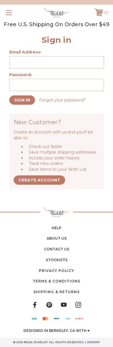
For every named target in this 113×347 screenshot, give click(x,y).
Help (56, 228)
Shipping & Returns (56, 292)
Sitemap (93, 342)
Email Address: (25, 52)
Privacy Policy (56, 270)
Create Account (39, 180)
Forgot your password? (62, 100)
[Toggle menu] (16, 13)
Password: (20, 75)
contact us (56, 249)
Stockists (57, 260)
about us (57, 238)
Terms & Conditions (56, 281)
